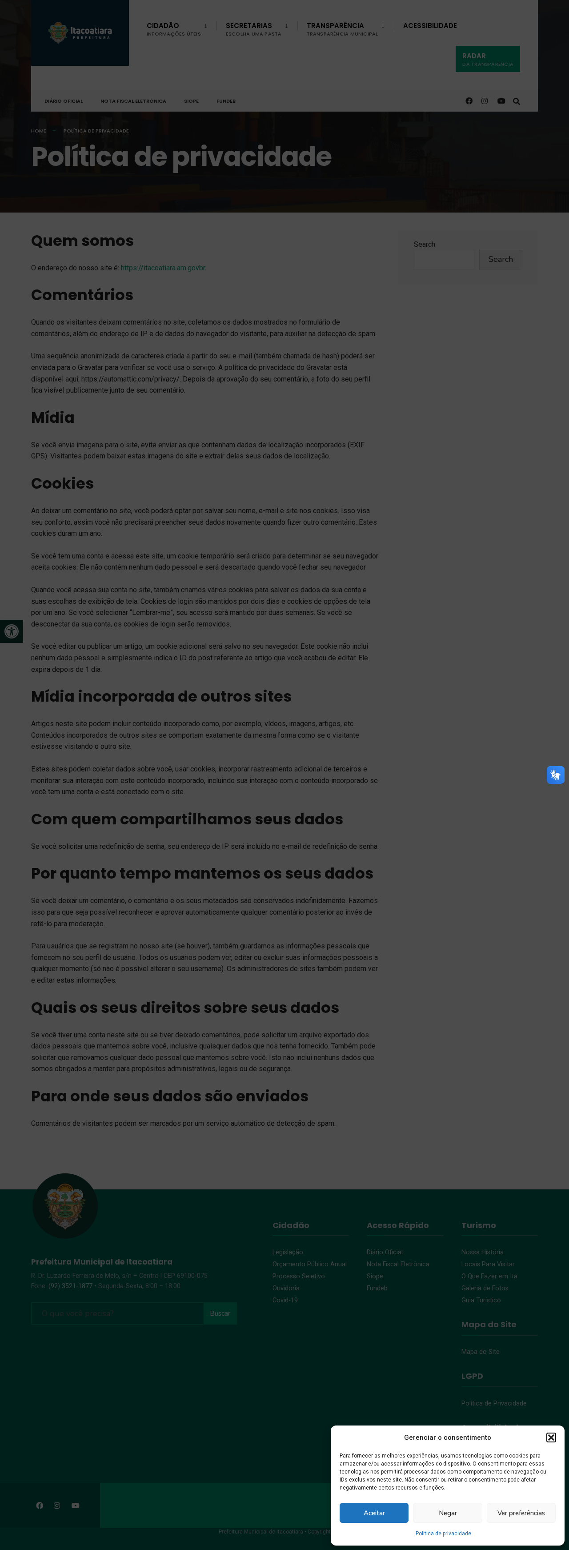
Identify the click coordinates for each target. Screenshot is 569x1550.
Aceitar (374, 1513)
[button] (551, 1437)
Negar (448, 1513)
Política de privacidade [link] (443, 1533)
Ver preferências (521, 1513)
